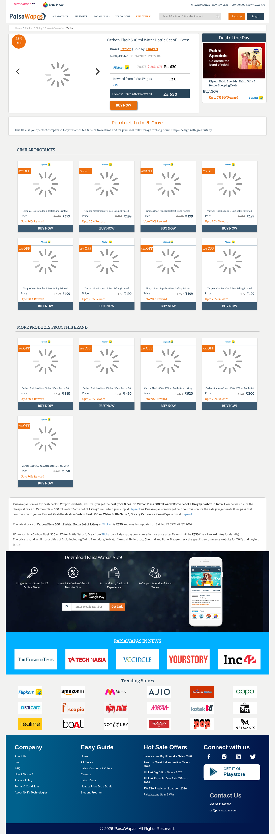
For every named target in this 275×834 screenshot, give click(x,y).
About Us (20, 756)
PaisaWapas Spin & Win (159, 794)
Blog (17, 762)
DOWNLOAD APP (256, 5)
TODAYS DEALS (102, 16)
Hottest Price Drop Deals (96, 786)
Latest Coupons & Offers (96, 768)
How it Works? (24, 774)
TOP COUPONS (122, 16)
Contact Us (226, 795)
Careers (86, 774)
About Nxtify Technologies (31, 792)
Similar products (36, 149)
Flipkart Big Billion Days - (163, 772)
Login (255, 16)
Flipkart (152, 49)
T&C (115, 84)
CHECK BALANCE (200, 5)
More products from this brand (52, 327)
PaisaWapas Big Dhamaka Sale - (168, 756)
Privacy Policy (23, 780)
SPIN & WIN (56, 4)
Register (237, 16)
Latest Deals (89, 780)
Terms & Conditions (27, 786)
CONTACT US (238, 5)
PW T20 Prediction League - (165, 788)
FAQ (17, 768)
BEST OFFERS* (143, 16)
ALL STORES (81, 16)
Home (84, 756)
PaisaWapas (125, 828)
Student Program (91, 792)
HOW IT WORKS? (221, 5)
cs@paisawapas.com (223, 810)
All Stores (87, 762)
